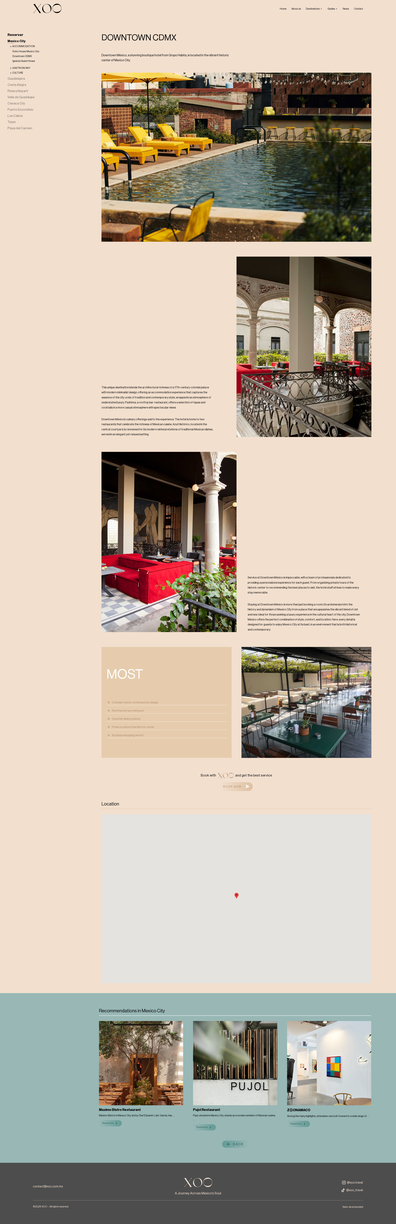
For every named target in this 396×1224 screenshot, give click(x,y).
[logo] (47, 9)
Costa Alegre (17, 84)
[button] (236, 786)
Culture (17, 73)
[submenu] (314, 9)
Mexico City (17, 41)
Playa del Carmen (20, 128)
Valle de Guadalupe (21, 97)
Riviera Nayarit (18, 91)
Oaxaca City (16, 103)
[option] (283, 9)
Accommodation (23, 46)
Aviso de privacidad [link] (352, 1207)
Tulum (12, 122)
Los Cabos (15, 115)
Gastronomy (21, 68)
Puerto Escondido (20, 109)
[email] (48, 1186)
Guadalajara (16, 78)
